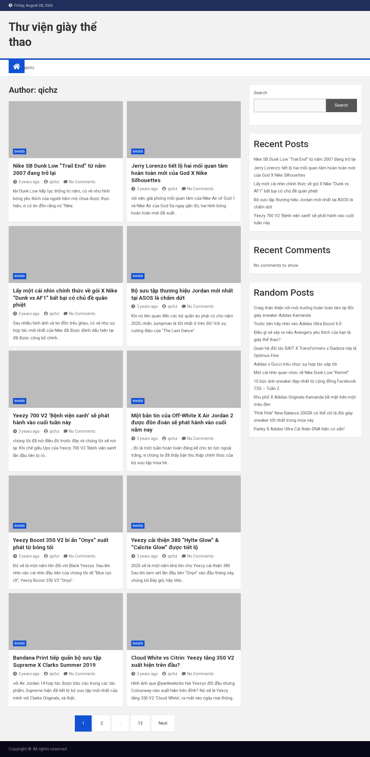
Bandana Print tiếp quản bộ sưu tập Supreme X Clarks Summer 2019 (57, 661)
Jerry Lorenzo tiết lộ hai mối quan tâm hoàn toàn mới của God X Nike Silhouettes (179, 172)
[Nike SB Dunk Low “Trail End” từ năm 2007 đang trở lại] (66, 129)
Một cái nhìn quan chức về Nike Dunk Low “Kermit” (301, 372)
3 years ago (29, 181)
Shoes (19, 151)
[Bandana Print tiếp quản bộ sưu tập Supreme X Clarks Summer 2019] (66, 621)
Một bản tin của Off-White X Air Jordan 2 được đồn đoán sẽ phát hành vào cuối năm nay (182, 422)
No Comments (82, 181)
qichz (54, 181)
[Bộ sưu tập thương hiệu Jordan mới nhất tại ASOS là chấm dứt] (184, 254)
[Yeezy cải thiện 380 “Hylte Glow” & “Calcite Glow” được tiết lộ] (184, 503)
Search (260, 92)
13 (140, 723)
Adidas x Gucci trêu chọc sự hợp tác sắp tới (295, 364)
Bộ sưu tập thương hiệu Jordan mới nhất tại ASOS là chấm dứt (182, 294)
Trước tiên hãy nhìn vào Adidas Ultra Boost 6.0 (297, 323)
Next (163, 723)
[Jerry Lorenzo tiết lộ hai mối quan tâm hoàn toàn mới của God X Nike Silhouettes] (184, 129)
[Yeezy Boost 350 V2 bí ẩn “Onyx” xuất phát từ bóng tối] (66, 503)
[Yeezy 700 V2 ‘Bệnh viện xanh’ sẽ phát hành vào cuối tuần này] (66, 379)
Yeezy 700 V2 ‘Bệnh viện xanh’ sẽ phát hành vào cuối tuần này (61, 419)
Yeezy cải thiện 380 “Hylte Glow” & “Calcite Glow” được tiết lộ (175, 544)
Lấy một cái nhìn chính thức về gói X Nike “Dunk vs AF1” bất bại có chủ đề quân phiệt (65, 297)
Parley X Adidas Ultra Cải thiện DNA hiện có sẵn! (299, 429)
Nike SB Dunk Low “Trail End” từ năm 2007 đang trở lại (305, 159)
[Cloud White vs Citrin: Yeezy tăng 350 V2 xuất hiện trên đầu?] (184, 621)
